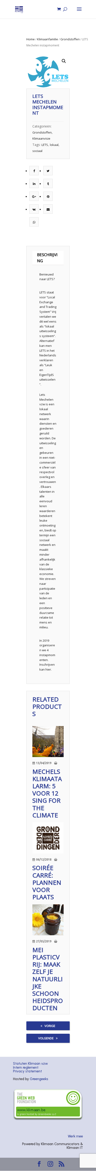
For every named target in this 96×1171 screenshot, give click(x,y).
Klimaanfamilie (47, 39)
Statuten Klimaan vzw (30, 1063)
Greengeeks (39, 1079)
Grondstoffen (70, 39)
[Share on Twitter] (48, 171)
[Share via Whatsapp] (34, 222)
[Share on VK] (34, 209)
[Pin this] (48, 196)
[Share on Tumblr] (48, 184)
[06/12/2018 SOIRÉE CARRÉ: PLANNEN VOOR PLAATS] (48, 838)
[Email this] (48, 209)
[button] (64, 61)
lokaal (54, 145)
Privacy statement (27, 1071)
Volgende (46, 1038)
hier (48, 669)
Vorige (50, 1026)
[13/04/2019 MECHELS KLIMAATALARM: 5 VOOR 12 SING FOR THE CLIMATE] (48, 741)
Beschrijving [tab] (47, 257)
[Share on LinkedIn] (34, 184)
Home (30, 39)
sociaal (37, 151)
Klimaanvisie (41, 138)
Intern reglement (25, 1067)
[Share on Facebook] (34, 171)
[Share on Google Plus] (34, 196)
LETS (44, 145)
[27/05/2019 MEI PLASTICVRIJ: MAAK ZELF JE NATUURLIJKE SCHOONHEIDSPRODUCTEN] (48, 920)
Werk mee (75, 1136)
